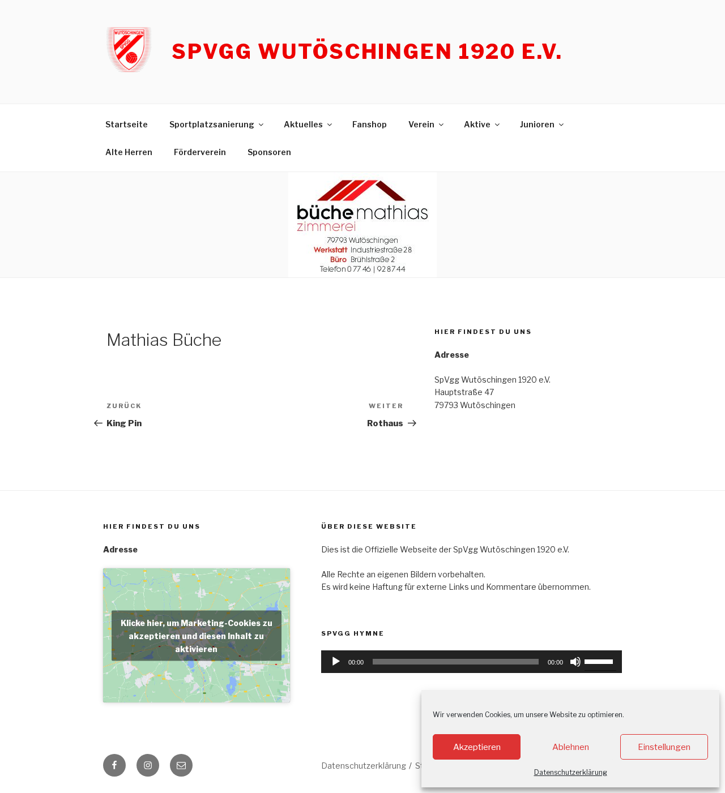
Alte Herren (128, 152)
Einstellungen (664, 747)
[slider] (600, 660)
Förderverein (200, 152)
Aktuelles (303, 124)
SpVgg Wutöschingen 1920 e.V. (367, 51)
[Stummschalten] (575, 661)
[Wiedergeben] (336, 661)
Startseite (126, 124)
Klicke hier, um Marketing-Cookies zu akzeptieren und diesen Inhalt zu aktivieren (196, 635)
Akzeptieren (477, 747)
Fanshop (369, 124)
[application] (471, 661)
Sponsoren (269, 152)
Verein (421, 124)
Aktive (477, 124)
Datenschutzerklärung (570, 772)
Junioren (537, 124)
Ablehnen (570, 747)
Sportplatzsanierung (211, 124)
